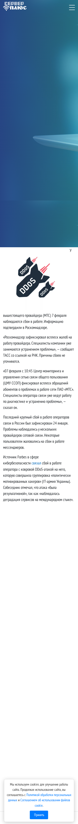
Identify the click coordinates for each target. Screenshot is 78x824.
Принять (39, 815)
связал (36, 462)
